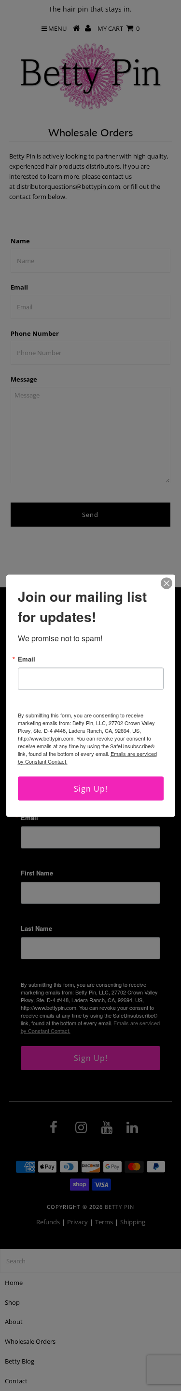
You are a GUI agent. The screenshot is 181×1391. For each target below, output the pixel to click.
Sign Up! (91, 788)
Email (26, 658)
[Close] (166, 583)
